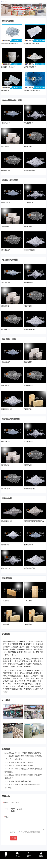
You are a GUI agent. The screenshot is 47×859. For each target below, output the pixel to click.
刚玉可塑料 (28, 147)
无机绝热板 (5, 91)
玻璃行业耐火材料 (10, 180)
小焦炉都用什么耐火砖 (24, 762)
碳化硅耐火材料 (9, 339)
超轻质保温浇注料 (30, 67)
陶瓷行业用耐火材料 (11, 419)
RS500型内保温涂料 (8, 67)
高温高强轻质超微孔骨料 (9, 43)
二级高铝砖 (28, 601)
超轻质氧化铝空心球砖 (31, 43)
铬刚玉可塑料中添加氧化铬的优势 (28, 753)
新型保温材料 (8, 21)
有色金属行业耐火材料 (12, 100)
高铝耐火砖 (28, 409)
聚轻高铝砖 (5, 147)
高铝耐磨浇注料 (6, 521)
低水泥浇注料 (5, 123)
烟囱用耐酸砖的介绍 (23, 781)
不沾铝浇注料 (28, 123)
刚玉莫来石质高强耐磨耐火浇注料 (35, 521)
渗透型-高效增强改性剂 (32, 91)
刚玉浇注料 (5, 545)
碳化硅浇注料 (5, 170)
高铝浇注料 (7, 498)
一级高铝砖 (5, 624)
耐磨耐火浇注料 (29, 170)
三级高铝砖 (5, 601)
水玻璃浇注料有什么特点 (25, 766)
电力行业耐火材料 (10, 259)
